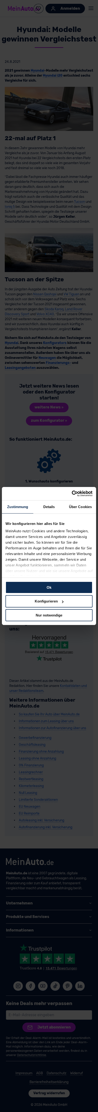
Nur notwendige (49, 615)
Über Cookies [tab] (80, 507)
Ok (49, 587)
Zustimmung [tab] (17, 507)
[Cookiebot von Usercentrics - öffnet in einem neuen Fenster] (72, 494)
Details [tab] (49, 507)
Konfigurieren (46, 601)
